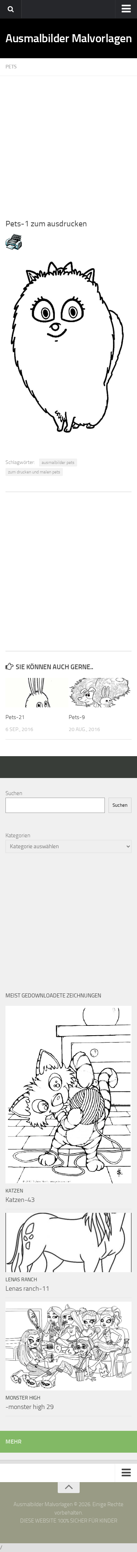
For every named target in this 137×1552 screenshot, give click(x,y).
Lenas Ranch (21, 1280)
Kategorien (17, 835)
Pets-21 (14, 717)
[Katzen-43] (68, 1095)
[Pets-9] (100, 692)
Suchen (13, 793)
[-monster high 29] (68, 1346)
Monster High (22, 1398)
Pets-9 (77, 717)
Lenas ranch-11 (27, 1289)
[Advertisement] (68, 144)
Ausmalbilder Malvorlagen (68, 38)
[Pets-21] (36, 692)
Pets (11, 67)
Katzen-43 (20, 1200)
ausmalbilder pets (58, 462)
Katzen (14, 1191)
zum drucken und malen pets (34, 472)
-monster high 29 (29, 1407)
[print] (13, 248)
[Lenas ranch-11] (68, 1242)
